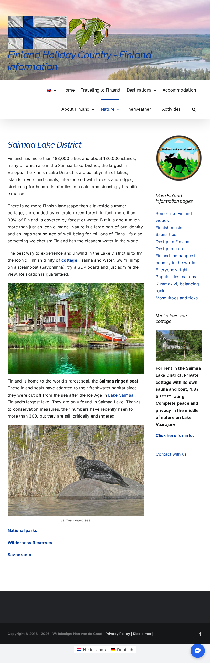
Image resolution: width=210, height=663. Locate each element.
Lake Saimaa (120, 395)
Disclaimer (142, 634)
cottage (69, 260)
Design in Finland (173, 241)
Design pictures (171, 248)
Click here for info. (175, 435)
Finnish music (169, 227)
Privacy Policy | (119, 634)
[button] (194, 109)
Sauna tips (166, 234)
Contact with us (171, 454)
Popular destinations (176, 276)
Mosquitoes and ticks (177, 297)
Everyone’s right (172, 269)
